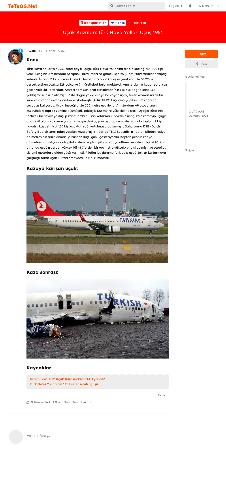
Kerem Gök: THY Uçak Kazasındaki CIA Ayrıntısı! (67, 379)
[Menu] (47, 6)
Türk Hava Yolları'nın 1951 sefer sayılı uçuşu (64, 384)
